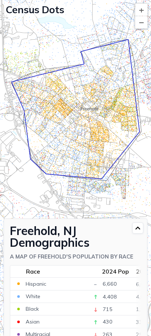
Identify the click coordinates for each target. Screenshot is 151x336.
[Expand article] (137, 228)
